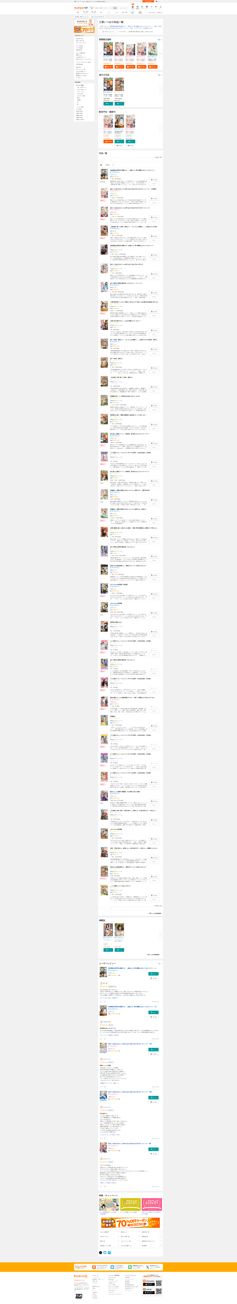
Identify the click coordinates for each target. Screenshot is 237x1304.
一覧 (159, 39)
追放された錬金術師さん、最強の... (119, 96)
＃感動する (103, 1083)
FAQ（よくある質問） (113, 1286)
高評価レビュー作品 (81, 75)
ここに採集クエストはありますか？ (120, 886)
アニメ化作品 (79, 46)
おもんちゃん (106, 1059)
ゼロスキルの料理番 (116, 603)
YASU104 (105, 1022)
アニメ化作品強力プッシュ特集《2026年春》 (107, 1213)
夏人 (104, 983)
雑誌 (78, 98)
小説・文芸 (124, 12)
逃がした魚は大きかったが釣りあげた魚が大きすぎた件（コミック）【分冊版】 (133, 189)
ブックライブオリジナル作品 (83, 62)
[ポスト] (100, 1252)
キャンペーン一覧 (80, 69)
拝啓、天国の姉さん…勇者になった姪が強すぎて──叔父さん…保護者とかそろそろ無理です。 (137, 848)
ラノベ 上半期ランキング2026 (128, 1212)
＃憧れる (116, 1035)
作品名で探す (79, 111)
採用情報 (127, 1281)
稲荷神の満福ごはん (116, 622)
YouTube (94, 1296)
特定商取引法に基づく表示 (131, 1286)
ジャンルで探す (80, 107)
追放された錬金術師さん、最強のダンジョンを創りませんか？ (128, 565)
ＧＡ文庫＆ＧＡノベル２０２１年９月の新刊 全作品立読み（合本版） (131, 735)
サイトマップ (128, 1290)
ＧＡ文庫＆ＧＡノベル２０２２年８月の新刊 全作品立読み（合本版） (131, 641)
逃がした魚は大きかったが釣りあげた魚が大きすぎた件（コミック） (130, 208)
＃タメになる (103, 998)
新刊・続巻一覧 (80, 40)
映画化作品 (79, 50)
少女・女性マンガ (93, 12)
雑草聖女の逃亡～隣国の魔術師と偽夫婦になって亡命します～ (128, 415)
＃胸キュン (116, 1083)
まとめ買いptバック (81, 57)
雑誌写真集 (140, 12)
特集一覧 (78, 67)
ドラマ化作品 (79, 48)
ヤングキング (107, 940)
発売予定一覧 (79, 38)
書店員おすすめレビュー (82, 73)
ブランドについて (129, 1279)
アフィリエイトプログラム (115, 1294)
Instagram (94, 1292)
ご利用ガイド (160, 12)
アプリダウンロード (113, 1281)
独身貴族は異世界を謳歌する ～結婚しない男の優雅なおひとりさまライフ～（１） (133, 968)
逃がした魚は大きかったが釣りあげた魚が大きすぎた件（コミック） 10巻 (130, 1092)
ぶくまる (78, 77)
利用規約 (127, 1283)
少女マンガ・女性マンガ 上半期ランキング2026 (151, 1213)
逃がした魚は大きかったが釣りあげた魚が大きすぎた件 (126, 264)
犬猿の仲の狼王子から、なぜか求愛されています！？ (125, 321)
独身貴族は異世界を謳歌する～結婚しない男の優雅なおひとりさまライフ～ (132, 245)
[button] (108, 67)
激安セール (79, 55)
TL (109, 12)
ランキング (95, 1283)
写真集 (79, 100)
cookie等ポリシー (129, 1288)
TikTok (94, 1294)
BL (101, 12)
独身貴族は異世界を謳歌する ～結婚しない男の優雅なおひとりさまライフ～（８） (133, 1006)
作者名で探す (79, 113)
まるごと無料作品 (80, 53)
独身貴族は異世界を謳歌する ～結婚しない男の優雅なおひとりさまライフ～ (131, 26)
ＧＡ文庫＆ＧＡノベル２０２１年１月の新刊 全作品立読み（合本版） (131, 773)
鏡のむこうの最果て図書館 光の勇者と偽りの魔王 (125, 791)
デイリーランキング (81, 42)
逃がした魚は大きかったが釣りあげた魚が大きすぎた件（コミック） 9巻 (129, 1143)
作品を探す (111, 1279)
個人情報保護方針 (129, 1284)
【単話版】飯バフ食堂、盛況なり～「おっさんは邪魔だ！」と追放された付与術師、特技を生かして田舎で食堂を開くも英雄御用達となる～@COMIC (154, 226)
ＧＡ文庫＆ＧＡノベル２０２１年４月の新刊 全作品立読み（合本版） (131, 754)
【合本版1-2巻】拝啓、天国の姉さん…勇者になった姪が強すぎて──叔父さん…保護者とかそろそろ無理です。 (142, 810)
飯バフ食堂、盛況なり (116, 358)
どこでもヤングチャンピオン (119, 940)
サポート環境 (111, 1284)
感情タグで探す (80, 119)
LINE (93, 1288)
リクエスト (111, 1292)
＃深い (109, 998)
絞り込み (92, 8)
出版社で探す (79, 117)
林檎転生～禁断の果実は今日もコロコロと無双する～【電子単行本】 (130, 490)
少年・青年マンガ (86, 12)
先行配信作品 (79, 64)
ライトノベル (80, 91)
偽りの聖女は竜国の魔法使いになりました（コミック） (126, 283)
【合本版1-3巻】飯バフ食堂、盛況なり (121, 377)
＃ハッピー (109, 1083)
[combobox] (103, 7)
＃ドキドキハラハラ (105, 1135)
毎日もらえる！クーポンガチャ (84, 59)
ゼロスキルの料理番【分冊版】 (119, 584)
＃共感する (115, 998)
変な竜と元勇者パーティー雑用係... (108, 60)
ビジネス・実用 (81, 96)
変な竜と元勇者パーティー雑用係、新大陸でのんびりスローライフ (129, 434)
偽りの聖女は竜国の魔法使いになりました (122, 547)
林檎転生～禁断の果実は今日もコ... (152, 60)
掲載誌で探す (79, 115)
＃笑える (114, 1183)
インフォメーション (113, 1288)
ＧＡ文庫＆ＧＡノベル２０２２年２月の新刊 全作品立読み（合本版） (131, 678)
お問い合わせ (111, 1290)
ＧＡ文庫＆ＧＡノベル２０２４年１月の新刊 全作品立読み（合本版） (131, 452)
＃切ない (113, 1135)
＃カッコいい (103, 1035)
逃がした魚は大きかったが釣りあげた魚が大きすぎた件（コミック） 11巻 (130, 1044)
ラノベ (116, 12)
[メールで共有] (104, 1253)
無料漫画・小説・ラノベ (98, 1279)
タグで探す (79, 109)
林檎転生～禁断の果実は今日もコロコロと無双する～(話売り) (128, 509)
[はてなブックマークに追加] (109, 1254)
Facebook (94, 1298)
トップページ (95, 1277)
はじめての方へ (152, 12)
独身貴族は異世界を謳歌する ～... (119, 132)
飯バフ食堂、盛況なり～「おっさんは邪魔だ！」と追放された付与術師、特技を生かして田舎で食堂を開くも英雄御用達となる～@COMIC (150, 339)
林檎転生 (112, 716)
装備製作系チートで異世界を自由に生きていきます (125, 396)
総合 (78, 12)
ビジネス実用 (132, 12)
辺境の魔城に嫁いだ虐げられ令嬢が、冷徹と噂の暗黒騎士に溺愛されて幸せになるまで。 (136, 528)
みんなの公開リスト (81, 71)
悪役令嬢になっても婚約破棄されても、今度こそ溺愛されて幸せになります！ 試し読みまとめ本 (138, 697)
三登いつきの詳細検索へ (155, 913)
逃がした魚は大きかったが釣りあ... (119, 60)
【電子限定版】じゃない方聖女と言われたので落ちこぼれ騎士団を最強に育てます (134, 302)
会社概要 (127, 1277)
